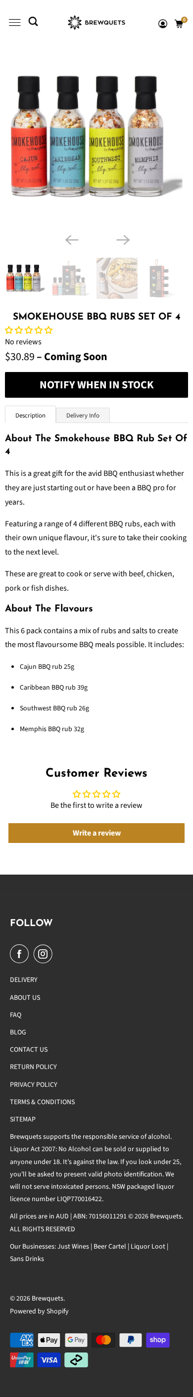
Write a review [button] (97, 833)
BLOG (18, 1032)
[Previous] (71, 239)
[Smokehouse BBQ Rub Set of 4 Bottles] (96, 136)
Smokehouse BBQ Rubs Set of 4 (97, 317)
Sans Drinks (27, 1259)
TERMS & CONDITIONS (42, 1102)
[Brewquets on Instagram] (45, 954)
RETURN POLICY (33, 1067)
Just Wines (73, 1247)
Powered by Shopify (39, 1311)
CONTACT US (29, 1050)
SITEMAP (23, 1119)
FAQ (15, 1015)
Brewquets (47, 1299)
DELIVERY (24, 980)
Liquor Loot (148, 1247)
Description (30, 415)
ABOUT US (25, 998)
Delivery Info (82, 415)
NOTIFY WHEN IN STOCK (97, 385)
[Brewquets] (96, 22)
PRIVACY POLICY (33, 1085)
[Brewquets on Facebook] (21, 954)
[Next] (122, 239)
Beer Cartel (110, 1247)
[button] (28, 330)
